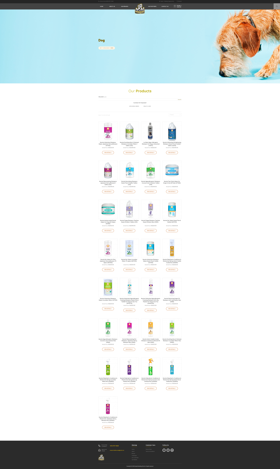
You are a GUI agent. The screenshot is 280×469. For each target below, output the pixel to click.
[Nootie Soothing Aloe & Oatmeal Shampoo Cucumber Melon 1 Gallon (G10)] (129, 131)
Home (101, 6)
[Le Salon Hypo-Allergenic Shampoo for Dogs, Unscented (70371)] (150, 131)
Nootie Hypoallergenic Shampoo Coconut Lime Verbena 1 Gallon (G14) (150, 183)
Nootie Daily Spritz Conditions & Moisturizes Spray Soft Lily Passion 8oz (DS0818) (129, 379)
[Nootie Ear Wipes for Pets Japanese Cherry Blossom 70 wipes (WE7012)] (108, 248)
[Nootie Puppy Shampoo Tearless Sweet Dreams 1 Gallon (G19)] (129, 209)
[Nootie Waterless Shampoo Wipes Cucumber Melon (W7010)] (108, 287)
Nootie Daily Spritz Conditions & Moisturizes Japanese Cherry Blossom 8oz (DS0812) (108, 418)
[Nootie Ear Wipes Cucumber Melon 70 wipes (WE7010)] (129, 248)
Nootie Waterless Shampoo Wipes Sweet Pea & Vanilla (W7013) (151, 261)
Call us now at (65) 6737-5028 (106, 1)
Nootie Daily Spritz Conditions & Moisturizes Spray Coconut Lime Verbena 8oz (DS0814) (151, 379)
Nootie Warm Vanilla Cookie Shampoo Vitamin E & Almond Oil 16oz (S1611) (150, 340)
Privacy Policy (149, 449)
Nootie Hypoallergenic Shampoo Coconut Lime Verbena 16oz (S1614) (108, 340)
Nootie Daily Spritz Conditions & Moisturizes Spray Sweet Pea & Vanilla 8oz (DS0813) (172, 379)
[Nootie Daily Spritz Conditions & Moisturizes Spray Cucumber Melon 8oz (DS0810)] (108, 367)
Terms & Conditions (150, 451)
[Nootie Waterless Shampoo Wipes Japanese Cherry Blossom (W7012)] (108, 131)
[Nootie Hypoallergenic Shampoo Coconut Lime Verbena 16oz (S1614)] (108, 328)
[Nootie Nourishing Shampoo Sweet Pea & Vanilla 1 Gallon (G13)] (129, 170)
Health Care (147, 106)
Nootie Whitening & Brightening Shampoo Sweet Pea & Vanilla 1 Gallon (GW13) (172, 144)
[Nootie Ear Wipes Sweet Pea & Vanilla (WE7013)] (172, 209)
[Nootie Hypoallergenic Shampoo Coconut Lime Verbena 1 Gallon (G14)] (150, 170)
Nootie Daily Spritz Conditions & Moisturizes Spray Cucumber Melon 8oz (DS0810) (108, 379)
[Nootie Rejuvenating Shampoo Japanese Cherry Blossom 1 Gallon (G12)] (108, 170)
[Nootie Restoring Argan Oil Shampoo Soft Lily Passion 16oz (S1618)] (172, 287)
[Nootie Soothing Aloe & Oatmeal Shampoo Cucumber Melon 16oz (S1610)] (172, 328)
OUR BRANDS (124, 6)
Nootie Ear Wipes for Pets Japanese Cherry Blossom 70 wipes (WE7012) (108, 261)
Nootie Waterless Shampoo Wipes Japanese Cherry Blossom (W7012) (108, 144)
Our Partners (134, 459)
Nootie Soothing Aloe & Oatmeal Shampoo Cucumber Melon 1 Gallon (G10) (129, 144)
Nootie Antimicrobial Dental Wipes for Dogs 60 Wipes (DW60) (108, 222)
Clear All (179, 99)
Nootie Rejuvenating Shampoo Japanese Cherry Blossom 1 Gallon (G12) (108, 183)
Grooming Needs (134, 106)
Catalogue (106, 48)
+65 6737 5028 (114, 446)
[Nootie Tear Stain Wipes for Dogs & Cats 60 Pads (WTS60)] (172, 170)
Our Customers (135, 457)
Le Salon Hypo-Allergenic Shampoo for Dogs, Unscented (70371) (150, 144)
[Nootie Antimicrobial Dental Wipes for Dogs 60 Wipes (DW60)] (108, 209)
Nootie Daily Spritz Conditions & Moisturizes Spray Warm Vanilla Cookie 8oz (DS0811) (172, 261)
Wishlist (180, 1)
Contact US (164, 6)
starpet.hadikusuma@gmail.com (117, 450)
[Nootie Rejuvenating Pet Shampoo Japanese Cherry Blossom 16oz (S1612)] (129, 328)
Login (162, 1)
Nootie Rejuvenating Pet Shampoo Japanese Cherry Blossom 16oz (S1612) (129, 340)
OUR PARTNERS (152, 6)
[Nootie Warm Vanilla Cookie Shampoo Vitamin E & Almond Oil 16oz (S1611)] (150, 328)
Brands (133, 453)
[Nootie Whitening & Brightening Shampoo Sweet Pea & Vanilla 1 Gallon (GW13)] (172, 131)
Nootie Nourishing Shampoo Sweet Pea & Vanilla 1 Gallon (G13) (129, 183)
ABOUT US (112, 6)
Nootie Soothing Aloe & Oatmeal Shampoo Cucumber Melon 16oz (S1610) (172, 340)
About (133, 451)
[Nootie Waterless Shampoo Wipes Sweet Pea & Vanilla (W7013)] (150, 248)
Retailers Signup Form (169, 1)
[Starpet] (140, 9)
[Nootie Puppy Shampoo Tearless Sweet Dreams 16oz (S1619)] (150, 209)
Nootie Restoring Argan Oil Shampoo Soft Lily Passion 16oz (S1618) (172, 300)
